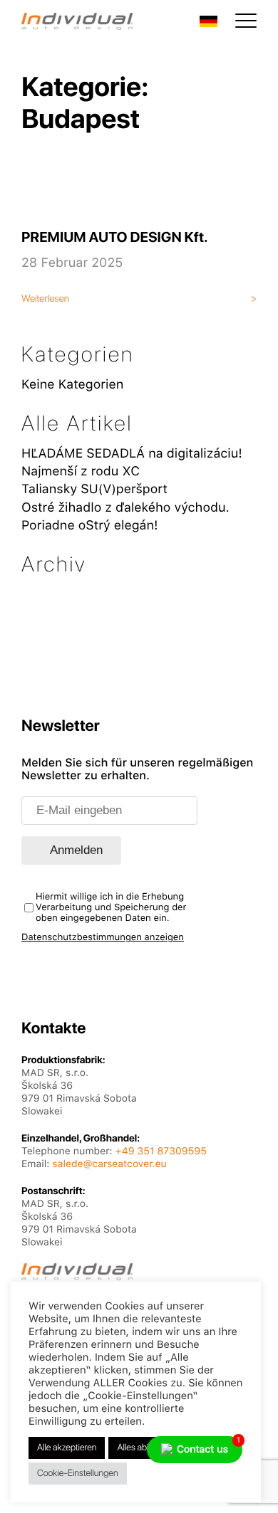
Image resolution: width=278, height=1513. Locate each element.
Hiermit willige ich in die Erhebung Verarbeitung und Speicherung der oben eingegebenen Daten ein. (111, 908)
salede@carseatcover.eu (109, 1164)
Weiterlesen (45, 299)
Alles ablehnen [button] (144, 1448)
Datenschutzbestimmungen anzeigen (102, 937)
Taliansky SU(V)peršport (94, 489)
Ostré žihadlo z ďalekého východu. (125, 507)
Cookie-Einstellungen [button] (77, 1473)
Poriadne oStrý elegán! (89, 525)
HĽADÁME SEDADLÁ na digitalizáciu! (131, 453)
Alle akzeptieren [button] (66, 1448)
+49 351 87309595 (161, 1151)
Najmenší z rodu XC (80, 471)
